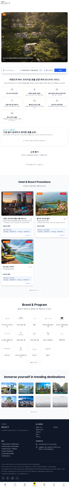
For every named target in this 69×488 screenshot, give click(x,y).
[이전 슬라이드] (3, 37)
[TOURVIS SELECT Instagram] (12, 477)
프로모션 (38, 431)
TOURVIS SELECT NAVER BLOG (10, 443)
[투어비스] (3, 477)
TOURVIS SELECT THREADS (9, 448)
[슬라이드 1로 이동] (31, 63)
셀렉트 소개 (39, 426)
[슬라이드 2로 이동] (34, 63)
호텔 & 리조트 (39, 428)
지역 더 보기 (33, 411)
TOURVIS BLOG (5, 455)
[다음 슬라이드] (65, 37)
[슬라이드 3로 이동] (37, 63)
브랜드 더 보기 (33, 361)
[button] (34, 8)
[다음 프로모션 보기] (62, 8)
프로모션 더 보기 (33, 289)
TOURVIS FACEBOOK (7, 450)
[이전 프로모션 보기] (59, 8)
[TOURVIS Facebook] (7, 477)
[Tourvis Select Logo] (5, 2)
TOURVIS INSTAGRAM (7, 452)
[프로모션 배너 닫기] (65, 8)
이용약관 (55, 426)
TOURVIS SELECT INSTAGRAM (9, 445)
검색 (60, 69)
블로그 (37, 433)
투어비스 (38, 435)
